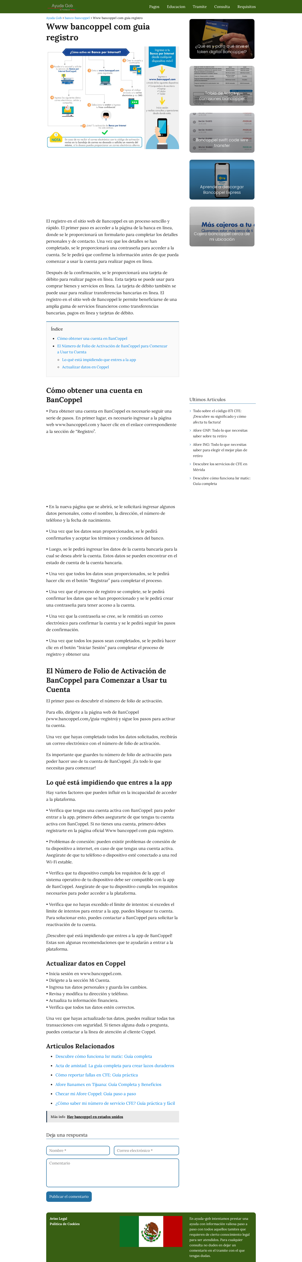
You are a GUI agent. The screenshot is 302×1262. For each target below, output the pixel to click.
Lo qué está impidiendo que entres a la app (99, 359)
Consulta (222, 6)
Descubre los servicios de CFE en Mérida (220, 467)
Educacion (176, 6)
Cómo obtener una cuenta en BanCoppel (92, 338)
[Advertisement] (112, 184)
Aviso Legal (58, 1218)
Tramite (200, 6)
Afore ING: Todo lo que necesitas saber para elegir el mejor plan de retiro (220, 450)
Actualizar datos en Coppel (85, 367)
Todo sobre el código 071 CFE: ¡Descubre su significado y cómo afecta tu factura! (219, 416)
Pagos (154, 6)
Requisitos (246, 6)
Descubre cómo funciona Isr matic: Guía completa (221, 481)
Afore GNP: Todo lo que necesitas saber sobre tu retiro (220, 433)
